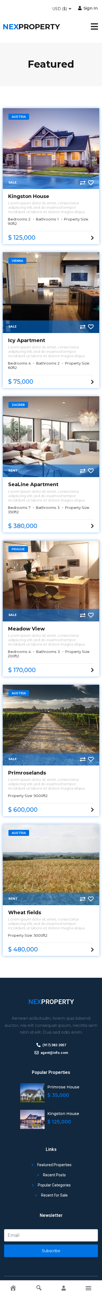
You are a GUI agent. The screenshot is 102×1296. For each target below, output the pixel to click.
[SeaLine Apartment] (51, 436)
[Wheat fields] (51, 864)
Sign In (90, 8)
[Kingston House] (51, 148)
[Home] (13, 1288)
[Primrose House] (32, 1092)
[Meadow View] (51, 581)
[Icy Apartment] (51, 292)
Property (31, 26)
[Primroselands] (51, 725)
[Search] (39, 1288)
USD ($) (60, 8)
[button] (94, 27)
